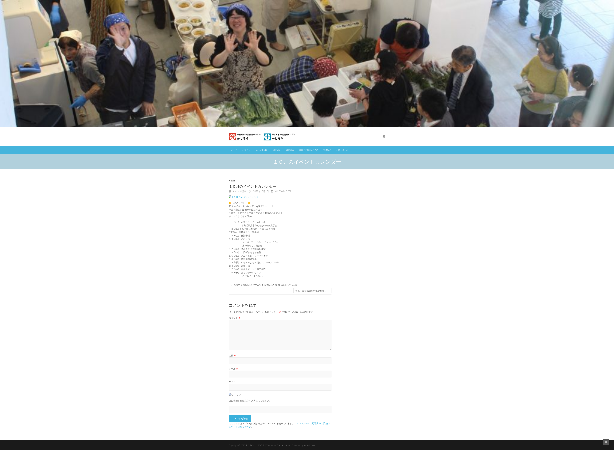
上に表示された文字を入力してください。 (250, 400)
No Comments (283, 191)
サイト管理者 (239, 191)
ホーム (234, 150)
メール (233, 368)
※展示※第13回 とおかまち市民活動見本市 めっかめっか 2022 (264, 284)
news (232, 180)
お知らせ (246, 150)
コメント (235, 317)
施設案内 (290, 150)
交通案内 (327, 150)
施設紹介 (277, 150)
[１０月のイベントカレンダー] (280, 197)
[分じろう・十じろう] (263, 137)
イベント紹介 (261, 150)
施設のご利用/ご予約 (308, 150)
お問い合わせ (342, 150)
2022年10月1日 (260, 191)
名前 (232, 355)
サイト (232, 381)
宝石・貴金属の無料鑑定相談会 (312, 290)
